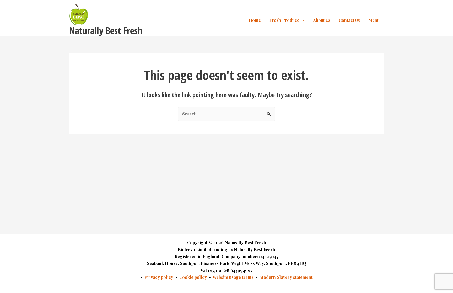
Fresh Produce (284, 20)
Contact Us (349, 20)
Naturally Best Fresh (105, 30)
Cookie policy (193, 277)
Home (255, 20)
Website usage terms (233, 277)
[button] (302, 20)
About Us (321, 20)
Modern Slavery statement (286, 277)
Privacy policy (158, 277)
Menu (374, 20)
